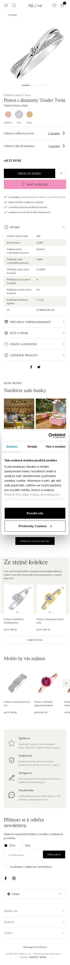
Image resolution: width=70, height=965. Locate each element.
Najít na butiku (37, 184)
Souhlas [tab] (12, 446)
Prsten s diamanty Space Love (50, 620)
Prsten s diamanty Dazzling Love (14, 620)
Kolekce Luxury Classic (17, 95)
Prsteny (13, 14)
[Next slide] (66, 683)
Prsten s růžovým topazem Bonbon (43, 703)
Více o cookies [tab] (56, 446)
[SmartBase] (37, 957)
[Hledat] (14, 5)
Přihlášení (54, 854)
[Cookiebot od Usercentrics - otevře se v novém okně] (49, 435)
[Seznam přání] (54, 6)
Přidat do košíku (29, 173)
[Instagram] (14, 878)
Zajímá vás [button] (11, 911)
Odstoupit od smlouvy (35, 946)
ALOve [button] (8, 933)
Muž (27, 845)
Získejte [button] (9, 922)
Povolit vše (35, 513)
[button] (35, 227)
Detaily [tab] (32, 446)
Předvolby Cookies (33, 526)
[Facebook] (5, 878)
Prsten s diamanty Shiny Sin (17, 703)
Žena (12, 845)
